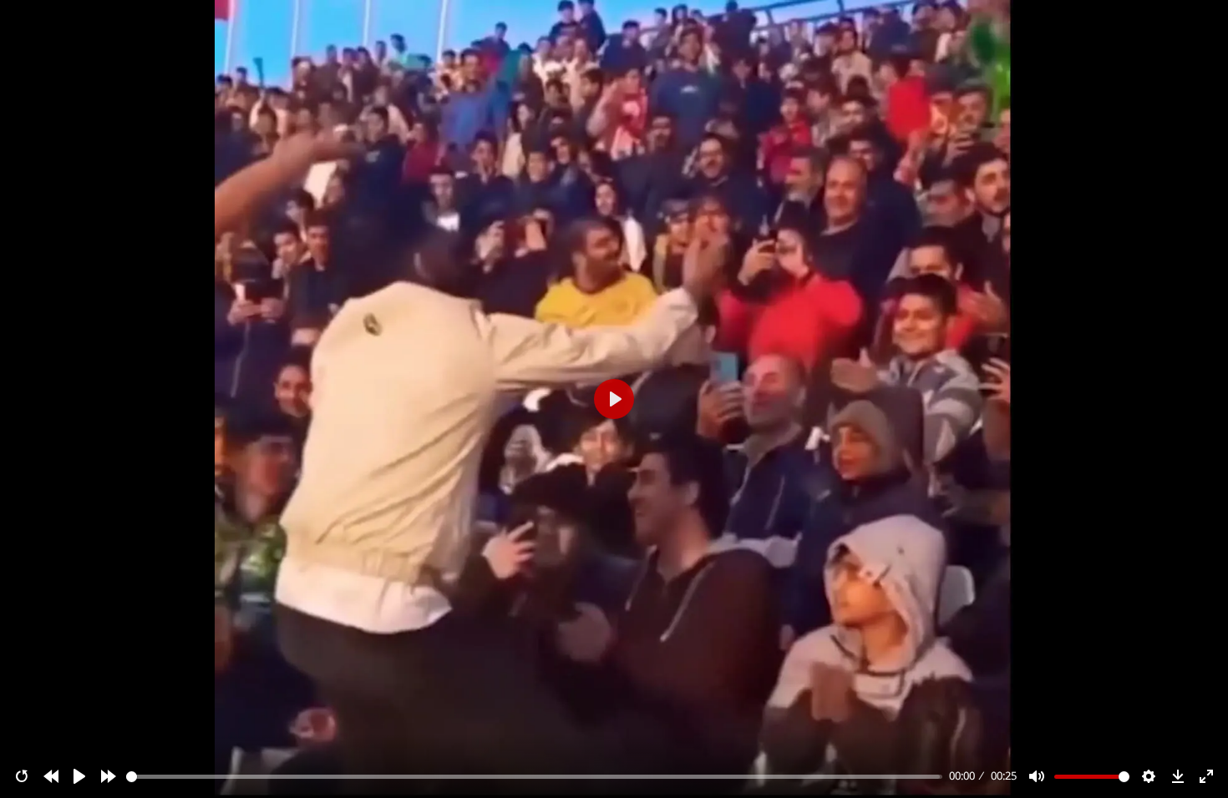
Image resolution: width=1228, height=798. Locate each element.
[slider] (534, 777)
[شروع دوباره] (21, 776)
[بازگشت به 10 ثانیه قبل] (51, 776)
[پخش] (79, 776)
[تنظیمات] (1148, 776)
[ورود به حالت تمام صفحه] (1206, 776)
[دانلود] (1178, 776)
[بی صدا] (1036, 776)
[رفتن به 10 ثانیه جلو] (108, 776)
